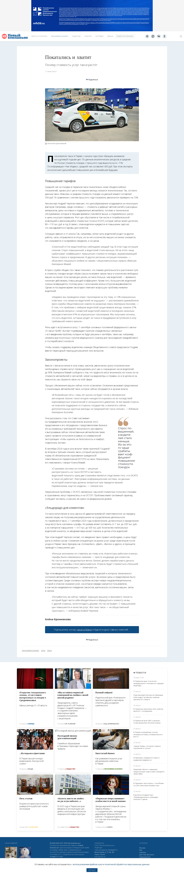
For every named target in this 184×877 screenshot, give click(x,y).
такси (49, 651)
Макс (145, 855)
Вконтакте (150, 855)
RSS (140, 850)
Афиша (110, 36)
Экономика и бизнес (59, 36)
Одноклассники (144, 857)
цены (43, 651)
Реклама (142, 848)
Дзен (141, 855)
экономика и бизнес (30, 651)
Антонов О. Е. (113, 850)
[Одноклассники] (164, 36)
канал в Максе (84, 629)
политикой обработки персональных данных (127, 864)
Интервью (99, 36)
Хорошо (92, 870)
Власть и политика (39, 36)
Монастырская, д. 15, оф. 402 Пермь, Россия (104, 853)
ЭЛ (56, 857)
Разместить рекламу (125, 36)
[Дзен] (147, 36)
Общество (76, 36)
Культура (88, 36)
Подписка (142, 852)
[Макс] (153, 36)
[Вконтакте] (158, 36)
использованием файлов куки (88, 864)
